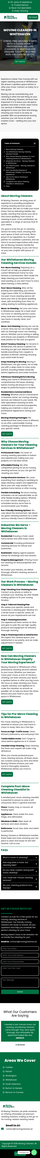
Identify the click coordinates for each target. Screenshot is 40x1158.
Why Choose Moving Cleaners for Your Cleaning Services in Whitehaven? (20, 157)
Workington (11, 1075)
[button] (16, 1044)
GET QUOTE (20, 61)
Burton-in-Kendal (14, 1088)
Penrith (9, 1071)
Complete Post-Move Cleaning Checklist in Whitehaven (17, 183)
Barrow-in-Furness (14, 1092)
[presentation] (20, 1043)
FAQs (8, 186)
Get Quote (32, 17)
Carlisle (9, 1067)
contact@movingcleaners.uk (23, 941)
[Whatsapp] (34, 1152)
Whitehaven (11, 1079)
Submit (20, 992)
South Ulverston (13, 1084)
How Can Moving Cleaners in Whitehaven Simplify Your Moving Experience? (18, 172)
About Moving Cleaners (14, 149)
